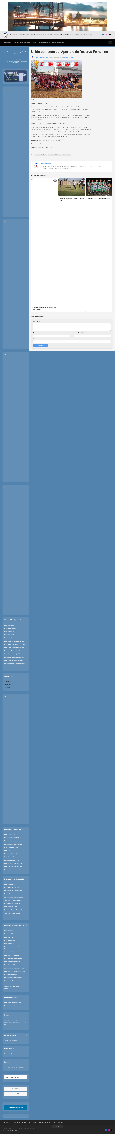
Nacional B (16, 1094)
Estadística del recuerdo (22, 42)
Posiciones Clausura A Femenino (13, 897)
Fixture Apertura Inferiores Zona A (13, 863)
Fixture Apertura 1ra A (10, 834)
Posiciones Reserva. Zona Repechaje (14, 663)
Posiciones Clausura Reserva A (13, 890)
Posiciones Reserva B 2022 (11, 860)
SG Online (14, 1130)
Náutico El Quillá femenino (54, 154)
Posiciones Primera (10, 628)
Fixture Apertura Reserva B (11, 955)
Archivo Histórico (45, 42)
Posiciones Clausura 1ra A (11, 887)
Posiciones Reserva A (10, 940)
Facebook (8, 681)
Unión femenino (66, 154)
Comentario (36, 321)
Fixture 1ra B (7, 850)
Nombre (35, 333)
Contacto (60, 42)
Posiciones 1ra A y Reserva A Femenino (15, 968)
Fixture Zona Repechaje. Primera (13, 654)
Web (34, 338)
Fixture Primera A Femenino (12, 961)
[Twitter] (110, 35)
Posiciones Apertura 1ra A (11, 837)
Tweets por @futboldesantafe (12, 1054)
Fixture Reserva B (9, 857)
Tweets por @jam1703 (10, 1040)
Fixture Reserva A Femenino (12, 965)
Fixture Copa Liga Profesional (12, 1002)
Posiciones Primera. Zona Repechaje (14, 657)
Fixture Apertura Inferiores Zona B (13, 866)
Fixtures (34, 42)
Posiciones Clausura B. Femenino (13, 910)
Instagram (8, 684)
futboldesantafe (42, 57)
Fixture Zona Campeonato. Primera (14, 641)
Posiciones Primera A (10, 934)
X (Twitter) (8, 687)
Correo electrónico (79, 333)
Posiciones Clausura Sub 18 (12, 903)
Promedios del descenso (11, 847)
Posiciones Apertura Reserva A (13, 844)
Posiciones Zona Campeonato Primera (15, 644)
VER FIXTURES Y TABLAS (16, 1107)
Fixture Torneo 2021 (9, 1005)
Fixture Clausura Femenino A (12, 894)
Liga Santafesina (68, 57)
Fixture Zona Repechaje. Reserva (13, 660)
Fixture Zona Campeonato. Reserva (14, 647)
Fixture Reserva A (9, 634)
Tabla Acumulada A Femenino (12, 900)
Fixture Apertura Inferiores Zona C (13, 870)
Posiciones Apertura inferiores (13, 977)
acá (5, 1024)
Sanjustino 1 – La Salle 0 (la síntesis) (98, 198)
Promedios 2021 (9, 943)
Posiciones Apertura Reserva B (13, 958)
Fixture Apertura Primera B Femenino (14, 971)
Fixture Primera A (9, 625)
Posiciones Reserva (9, 638)
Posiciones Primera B (10, 853)
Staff (54, 42)
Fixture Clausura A (9, 884)
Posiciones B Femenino (11, 974)
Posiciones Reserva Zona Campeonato (15, 650)
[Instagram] (106, 35)
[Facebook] (103, 35)
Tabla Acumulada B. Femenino (12, 913)
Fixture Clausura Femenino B (12, 906)
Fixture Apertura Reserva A (11, 841)
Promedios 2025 (9, 631)
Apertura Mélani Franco (41, 154)
